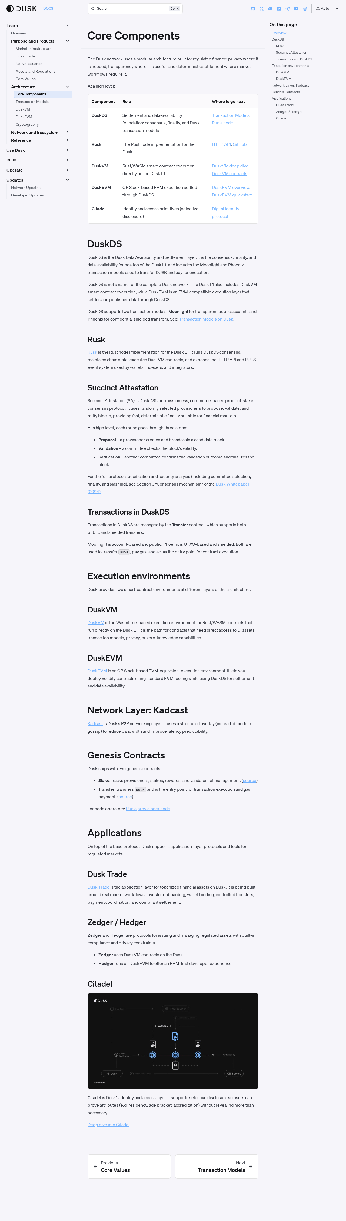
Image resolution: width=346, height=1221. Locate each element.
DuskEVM (97, 670)
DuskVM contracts (229, 173)
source (249, 780)
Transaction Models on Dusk (206, 319)
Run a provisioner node (148, 808)
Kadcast (95, 723)
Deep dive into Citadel (108, 1124)
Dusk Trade (98, 887)
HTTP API (221, 144)
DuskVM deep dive (230, 166)
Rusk (92, 352)
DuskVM (96, 622)
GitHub (240, 144)
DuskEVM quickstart (232, 195)
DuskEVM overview (230, 187)
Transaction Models (230, 115)
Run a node (222, 122)
